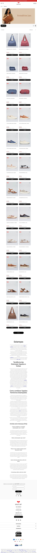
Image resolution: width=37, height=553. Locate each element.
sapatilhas (23, 550)
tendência (11, 357)
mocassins (20, 550)
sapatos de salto (8, 550)
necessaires (2, 552)
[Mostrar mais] (18, 333)
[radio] (33, 25)
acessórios (11, 346)
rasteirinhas (10, 551)
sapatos (25, 345)
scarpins (11, 550)
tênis (20, 410)
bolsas (17, 359)
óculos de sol (4, 552)
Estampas (5, 6)
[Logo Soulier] (19, 3)
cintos (19, 359)
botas (1, 551)
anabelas (25, 550)
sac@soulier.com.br (18, 512)
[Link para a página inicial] (1, 6)
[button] (1, 3)
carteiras (35, 551)
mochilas (25, 380)
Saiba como (25, 0)
